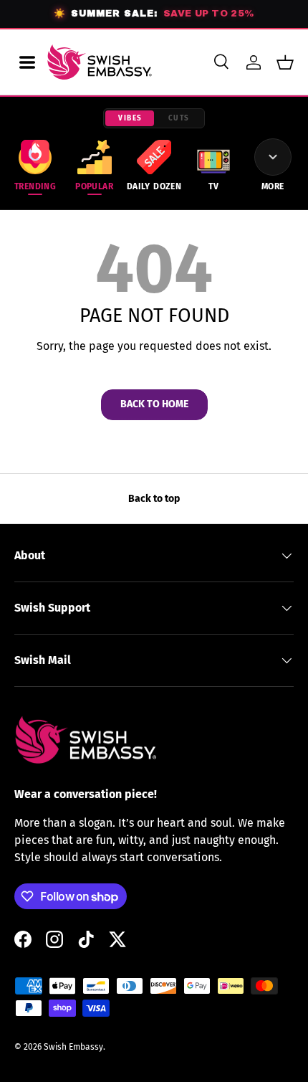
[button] (285, 62)
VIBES (130, 118)
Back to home (154, 404)
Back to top (154, 499)
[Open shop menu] (27, 62)
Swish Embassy (73, 1047)
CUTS (179, 118)
